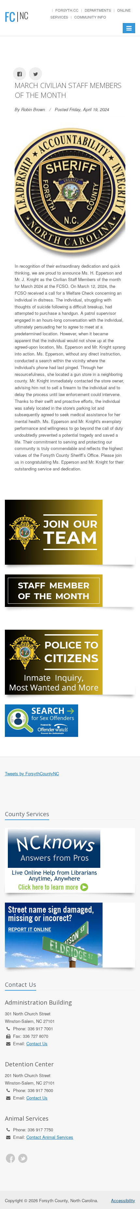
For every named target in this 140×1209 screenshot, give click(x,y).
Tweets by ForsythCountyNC (32, 773)
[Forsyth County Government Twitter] (22, 1158)
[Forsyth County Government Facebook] (10, 1158)
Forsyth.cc (66, 10)
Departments (98, 10)
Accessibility (123, 1200)
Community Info (90, 16)
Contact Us (37, 1043)
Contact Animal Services (49, 1137)
